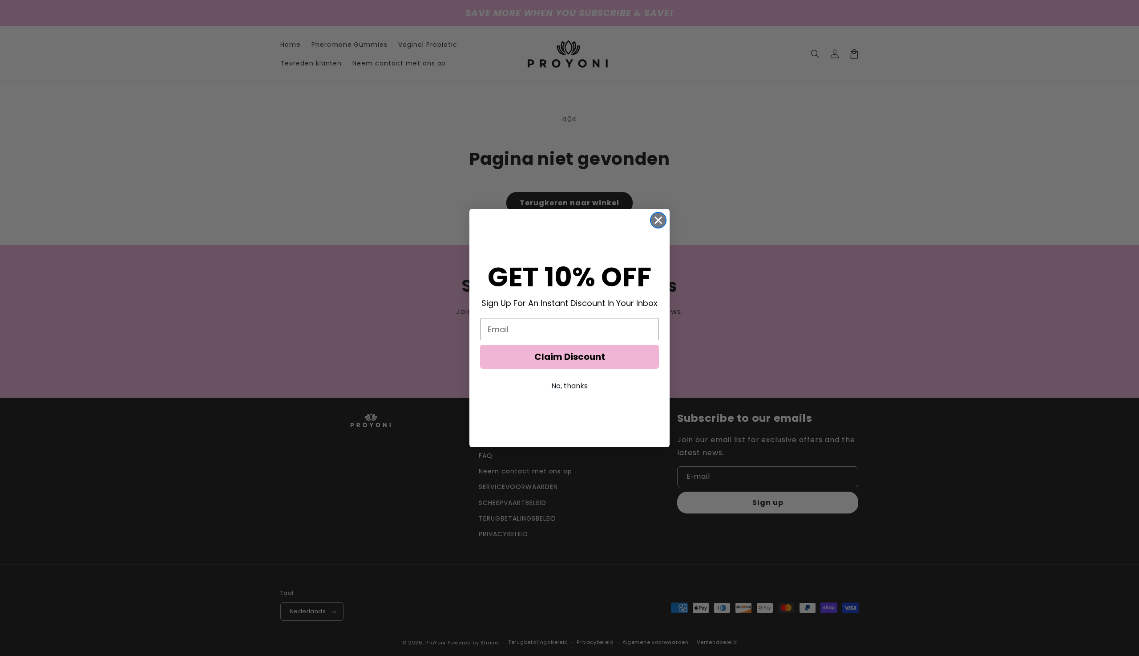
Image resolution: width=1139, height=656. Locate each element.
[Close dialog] (658, 220)
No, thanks (569, 386)
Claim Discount (569, 356)
